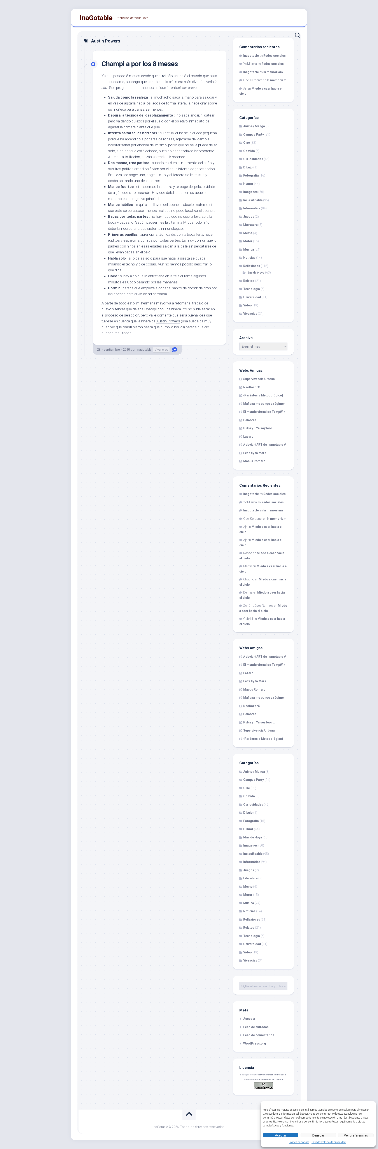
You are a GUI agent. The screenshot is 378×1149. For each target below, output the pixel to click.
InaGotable (96, 18)
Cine (246, 142)
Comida (249, 151)
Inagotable (144, 350)
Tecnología (251, 289)
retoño (167, 76)
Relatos (248, 281)
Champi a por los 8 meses (140, 64)
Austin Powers (168, 321)
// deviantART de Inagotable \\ (264, 444)
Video (247, 305)
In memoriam (273, 72)
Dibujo (248, 167)
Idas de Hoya (255, 272)
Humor (248, 184)
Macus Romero (254, 461)
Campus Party (253, 134)
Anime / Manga (254, 126)
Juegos (248, 216)
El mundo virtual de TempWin (264, 412)
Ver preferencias (356, 1135)
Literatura (250, 224)
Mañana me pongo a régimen (264, 403)
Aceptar (280, 1135)
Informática (251, 208)
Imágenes (250, 192)
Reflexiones (251, 266)
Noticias (249, 257)
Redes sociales (274, 55)
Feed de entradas (256, 1027)
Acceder (249, 1018)
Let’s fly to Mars (254, 453)
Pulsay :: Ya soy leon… (259, 428)
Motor (247, 241)
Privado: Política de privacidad (329, 1142)
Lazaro (248, 436)
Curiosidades (253, 159)
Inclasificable (252, 200)
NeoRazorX (251, 387)
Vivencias (161, 349)
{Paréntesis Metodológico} (263, 395)
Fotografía (251, 175)
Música (248, 249)
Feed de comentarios (258, 1035)
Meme (247, 233)
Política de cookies (299, 1142)
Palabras (249, 420)
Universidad (252, 297)
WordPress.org (254, 1043)
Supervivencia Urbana (259, 379)
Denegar (318, 1135)
